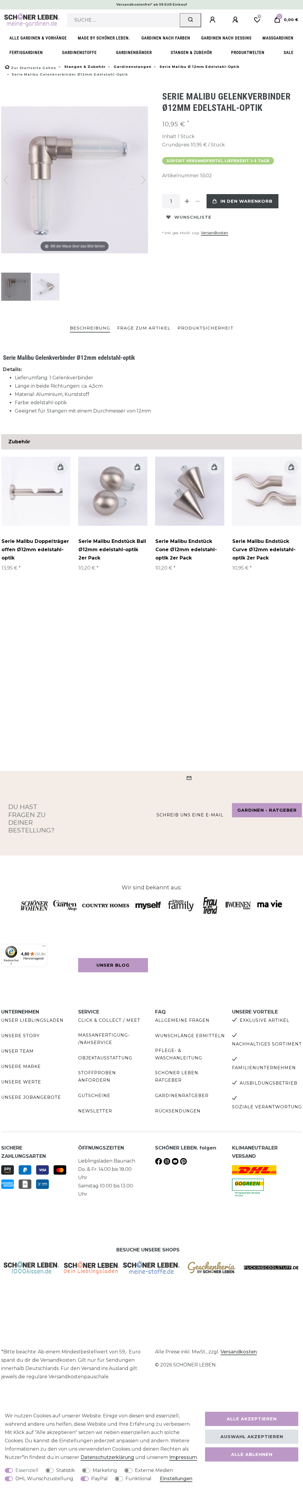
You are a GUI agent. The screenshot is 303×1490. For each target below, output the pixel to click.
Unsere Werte (21, 1082)
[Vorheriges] (6, 180)
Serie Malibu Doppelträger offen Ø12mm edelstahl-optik (35, 549)
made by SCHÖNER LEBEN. (104, 38)
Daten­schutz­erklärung (107, 1457)
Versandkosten (214, 233)
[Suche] (190, 20)
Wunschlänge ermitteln (190, 1035)
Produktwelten (248, 52)
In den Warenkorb (246, 201)
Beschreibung (90, 328)
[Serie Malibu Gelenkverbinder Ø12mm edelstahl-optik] (16, 287)
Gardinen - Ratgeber (267, 810)
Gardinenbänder (134, 52)
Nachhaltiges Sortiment (267, 1044)
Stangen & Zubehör (191, 52)
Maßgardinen (278, 38)
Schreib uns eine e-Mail (190, 815)
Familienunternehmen (264, 1067)
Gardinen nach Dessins (226, 38)
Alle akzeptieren (252, 1419)
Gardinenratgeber (182, 1095)
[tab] (90, 328)
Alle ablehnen (252, 1454)
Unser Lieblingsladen (32, 1020)
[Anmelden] (213, 19)
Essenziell (26, 1470)
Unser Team (17, 1051)
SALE (289, 52)
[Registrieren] (236, 19)
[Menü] (43, 947)
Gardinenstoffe (79, 52)
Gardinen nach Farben (165, 38)
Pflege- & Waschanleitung (178, 1054)
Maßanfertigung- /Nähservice (104, 1038)
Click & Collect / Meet (109, 1020)
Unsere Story (20, 1035)
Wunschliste (193, 217)
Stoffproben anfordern (97, 1076)
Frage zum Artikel (143, 328)
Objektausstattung (105, 1058)
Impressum (183, 1457)
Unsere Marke (21, 1066)
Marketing (105, 1470)
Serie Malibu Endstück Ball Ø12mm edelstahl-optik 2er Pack (112, 549)
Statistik (65, 1470)
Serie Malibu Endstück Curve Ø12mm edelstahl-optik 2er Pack (264, 549)
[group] (35, 491)
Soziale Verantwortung (267, 1106)
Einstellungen (176, 1478)
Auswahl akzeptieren (251, 1436)
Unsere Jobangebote (31, 1097)
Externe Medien (154, 1470)
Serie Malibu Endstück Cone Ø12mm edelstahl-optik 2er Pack (186, 549)
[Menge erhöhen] (187, 201)
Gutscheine (94, 1095)
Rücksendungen (178, 1111)
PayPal (99, 1478)
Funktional (138, 1478)
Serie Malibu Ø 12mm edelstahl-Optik (199, 67)
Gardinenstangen (132, 67)
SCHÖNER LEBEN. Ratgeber (177, 1076)
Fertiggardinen (26, 52)
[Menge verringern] (197, 201)
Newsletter (95, 1111)
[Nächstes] (143, 180)
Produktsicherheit (205, 328)
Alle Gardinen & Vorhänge (38, 38)
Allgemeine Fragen (182, 1020)
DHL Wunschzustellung (44, 1478)
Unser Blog (113, 965)
